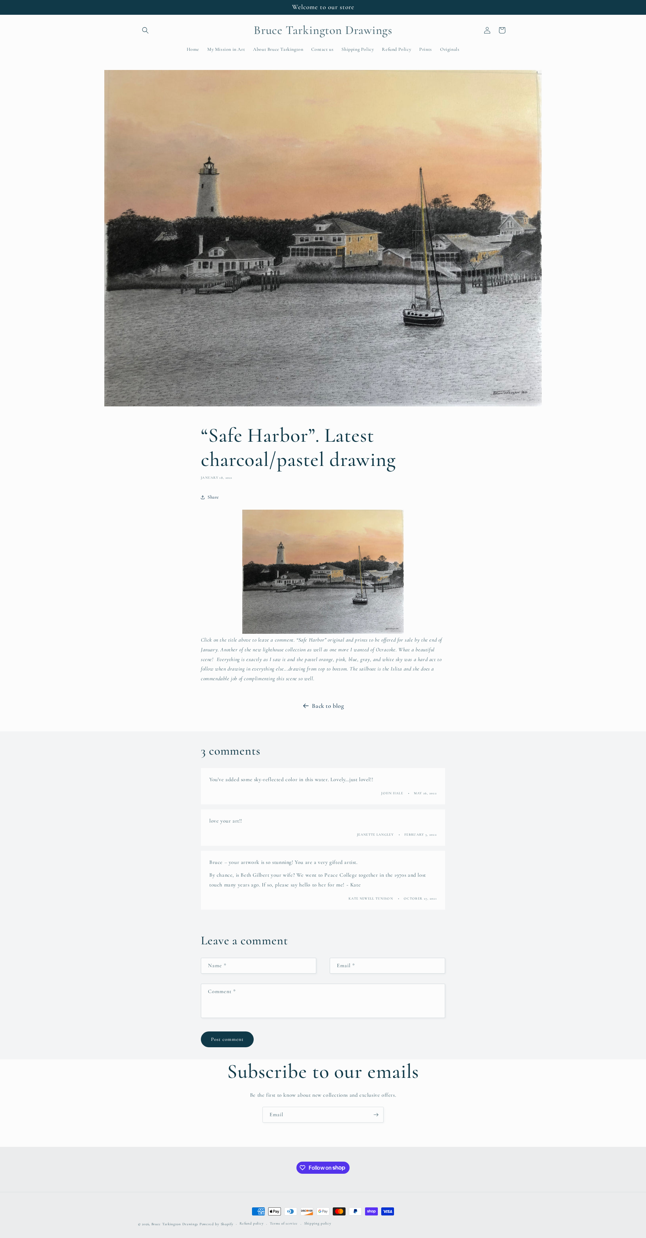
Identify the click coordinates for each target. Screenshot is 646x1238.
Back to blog (328, 705)
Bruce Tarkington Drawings (175, 1224)
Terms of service (284, 1223)
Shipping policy (317, 1223)
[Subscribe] (375, 1115)
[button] (145, 30)
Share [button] (213, 497)
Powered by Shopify (217, 1224)
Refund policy (251, 1223)
